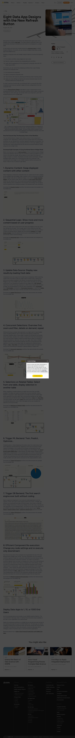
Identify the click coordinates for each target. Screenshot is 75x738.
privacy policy (44, 371)
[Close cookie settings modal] (47, 361)
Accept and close (37, 375)
